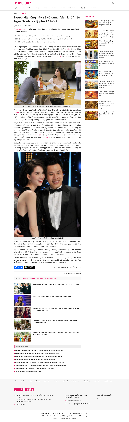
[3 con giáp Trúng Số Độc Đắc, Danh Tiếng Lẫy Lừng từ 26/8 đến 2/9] (91, 24)
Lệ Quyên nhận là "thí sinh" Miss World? (28, 371)
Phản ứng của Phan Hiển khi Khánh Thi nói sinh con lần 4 (34, 368)
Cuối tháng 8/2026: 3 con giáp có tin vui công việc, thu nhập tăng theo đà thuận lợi (106, 84)
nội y (68, 49)
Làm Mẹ (36, 8)
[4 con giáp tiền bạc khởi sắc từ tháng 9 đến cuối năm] (91, 115)
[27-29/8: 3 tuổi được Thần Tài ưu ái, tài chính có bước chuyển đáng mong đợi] (91, 105)
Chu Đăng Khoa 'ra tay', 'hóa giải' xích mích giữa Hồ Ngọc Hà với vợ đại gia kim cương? (42, 36)
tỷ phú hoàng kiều (50, 278)
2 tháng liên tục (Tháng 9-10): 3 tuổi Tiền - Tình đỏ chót (107, 93)
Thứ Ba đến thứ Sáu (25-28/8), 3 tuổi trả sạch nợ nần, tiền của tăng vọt (106, 73)
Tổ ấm (29, 8)
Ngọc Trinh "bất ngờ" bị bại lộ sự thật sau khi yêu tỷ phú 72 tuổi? (56, 284)
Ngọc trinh (25, 278)
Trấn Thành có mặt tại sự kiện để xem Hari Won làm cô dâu (35, 359)
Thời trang (72, 8)
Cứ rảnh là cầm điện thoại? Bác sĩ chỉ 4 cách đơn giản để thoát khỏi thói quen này (55, 321)
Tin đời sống (108, 381)
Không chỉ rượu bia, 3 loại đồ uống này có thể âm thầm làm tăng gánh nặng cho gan (56, 333)
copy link (78, 267)
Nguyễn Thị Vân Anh (74, 273)
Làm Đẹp (45, 8)
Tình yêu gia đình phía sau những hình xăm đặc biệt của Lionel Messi (38, 356)
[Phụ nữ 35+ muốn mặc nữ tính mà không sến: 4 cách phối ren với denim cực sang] (91, 54)
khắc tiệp (32, 278)
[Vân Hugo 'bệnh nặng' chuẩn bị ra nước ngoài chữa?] (22, 300)
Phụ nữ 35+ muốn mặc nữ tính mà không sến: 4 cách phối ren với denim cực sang (106, 54)
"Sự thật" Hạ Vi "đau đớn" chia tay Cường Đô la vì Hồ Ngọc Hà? (35, 42)
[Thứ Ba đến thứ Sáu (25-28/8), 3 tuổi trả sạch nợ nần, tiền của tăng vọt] (91, 74)
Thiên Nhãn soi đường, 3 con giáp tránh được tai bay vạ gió (106, 43)
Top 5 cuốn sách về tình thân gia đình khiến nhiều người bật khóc (37, 353)
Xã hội (22, 8)
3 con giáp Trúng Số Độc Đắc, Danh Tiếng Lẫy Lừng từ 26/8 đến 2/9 (106, 23)
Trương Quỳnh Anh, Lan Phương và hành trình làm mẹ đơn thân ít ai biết (39, 362)
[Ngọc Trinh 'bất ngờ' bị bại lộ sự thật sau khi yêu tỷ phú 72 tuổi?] (22, 288)
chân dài (58, 56)
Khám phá (93, 8)
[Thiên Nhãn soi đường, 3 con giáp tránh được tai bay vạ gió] (91, 44)
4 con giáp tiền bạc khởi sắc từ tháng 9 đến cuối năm (106, 114)
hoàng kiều (40, 278)
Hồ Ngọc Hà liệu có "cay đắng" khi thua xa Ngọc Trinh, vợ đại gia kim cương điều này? (56, 309)
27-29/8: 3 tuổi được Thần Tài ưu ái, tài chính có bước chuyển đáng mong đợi (106, 105)
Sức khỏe (54, 8)
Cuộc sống (83, 8)
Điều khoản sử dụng (58, 418)
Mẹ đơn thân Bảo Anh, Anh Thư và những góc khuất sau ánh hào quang (39, 350)
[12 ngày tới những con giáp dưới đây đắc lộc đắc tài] (91, 64)
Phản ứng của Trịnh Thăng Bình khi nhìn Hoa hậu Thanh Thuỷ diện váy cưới (40, 365)
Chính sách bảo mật (70, 418)
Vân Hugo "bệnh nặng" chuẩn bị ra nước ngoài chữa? (52, 296)
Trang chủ (17, 13)
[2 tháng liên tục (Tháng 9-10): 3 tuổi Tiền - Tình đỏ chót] (91, 95)
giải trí (16, 112)
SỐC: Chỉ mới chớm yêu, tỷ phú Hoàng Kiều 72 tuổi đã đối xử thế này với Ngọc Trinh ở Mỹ (43, 39)
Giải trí (62, 8)
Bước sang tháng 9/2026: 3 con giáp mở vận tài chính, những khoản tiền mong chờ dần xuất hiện (107, 34)
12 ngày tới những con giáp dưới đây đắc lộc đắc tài (107, 63)
